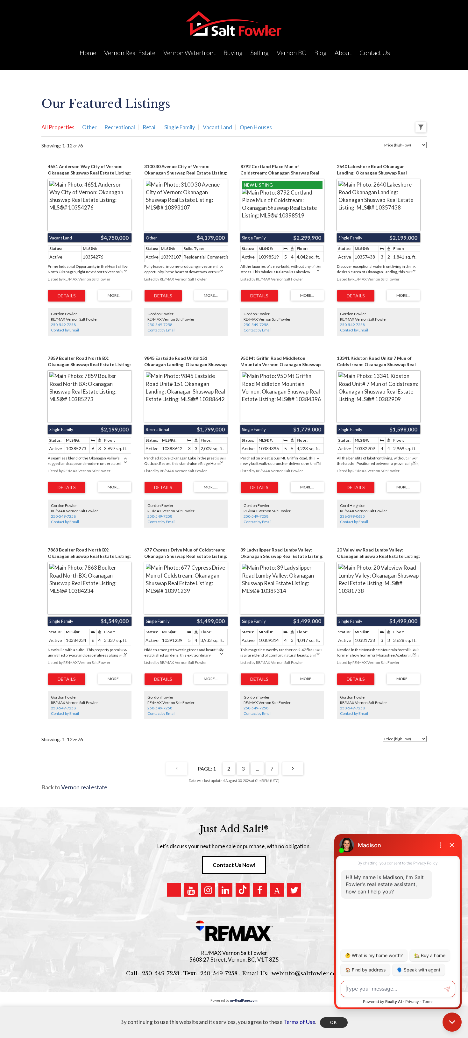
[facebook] (260, 890)
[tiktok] (243, 890)
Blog (320, 52)
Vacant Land (217, 127)
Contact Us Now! (234, 865)
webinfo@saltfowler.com (307, 973)
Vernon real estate (84, 787)
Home (88, 52)
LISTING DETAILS (66, 296)
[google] (174, 890)
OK (333, 1022)
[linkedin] (225, 890)
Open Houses (256, 127)
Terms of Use (299, 1022)
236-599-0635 (352, 516)
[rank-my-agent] (277, 890)
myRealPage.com (244, 1000)
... (257, 768)
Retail (150, 127)
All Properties (57, 127)
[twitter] (294, 890)
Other (89, 127)
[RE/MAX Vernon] (234, 931)
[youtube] (191, 890)
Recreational (119, 127)
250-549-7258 (63, 324)
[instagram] (208, 890)
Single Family (179, 127)
